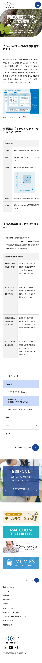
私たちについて (8, 587)
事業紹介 (6, 595)
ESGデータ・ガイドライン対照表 (20, 409)
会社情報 (6, 599)
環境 (7, 417)
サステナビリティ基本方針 (17, 392)
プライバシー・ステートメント (14, 616)
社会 (7, 425)
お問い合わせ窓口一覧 (21, 488)
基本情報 (9, 384)
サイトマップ (8, 620)
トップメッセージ (12, 376)
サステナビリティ (9, 608)
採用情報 (6, 625)
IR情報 (5, 603)
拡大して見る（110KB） (12, 117)
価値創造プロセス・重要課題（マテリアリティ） (18, 400)
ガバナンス (10, 433)
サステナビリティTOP (22, 447)
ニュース (6, 591)
